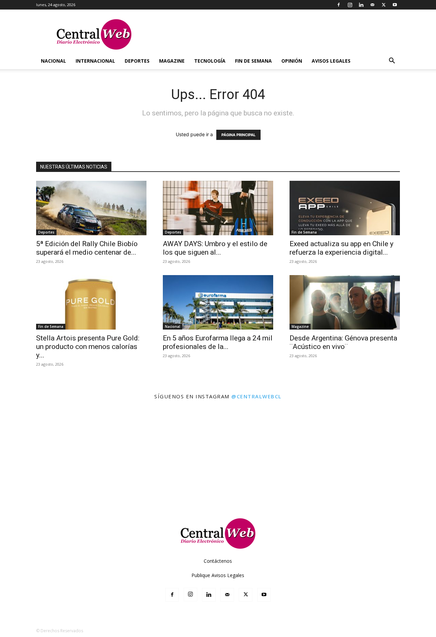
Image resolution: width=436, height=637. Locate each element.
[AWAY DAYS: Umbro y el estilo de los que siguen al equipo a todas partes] (218, 208)
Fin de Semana (253, 61)
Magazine (172, 61)
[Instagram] (350, 5)
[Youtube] (395, 5)
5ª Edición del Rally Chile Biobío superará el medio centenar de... (87, 248)
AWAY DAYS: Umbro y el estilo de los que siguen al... (215, 248)
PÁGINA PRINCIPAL (238, 134)
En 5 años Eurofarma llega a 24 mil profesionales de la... (217, 342)
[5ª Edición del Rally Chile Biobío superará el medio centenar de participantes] (91, 208)
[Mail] (372, 5)
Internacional (95, 61)
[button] (392, 61)
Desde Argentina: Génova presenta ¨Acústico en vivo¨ (343, 342)
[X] (383, 5)
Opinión (291, 61)
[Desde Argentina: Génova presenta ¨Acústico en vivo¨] (345, 302)
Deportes (137, 61)
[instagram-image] (26, 431)
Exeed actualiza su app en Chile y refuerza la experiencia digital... (341, 248)
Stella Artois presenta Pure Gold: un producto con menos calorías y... (87, 346)
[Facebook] (338, 5)
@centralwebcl (256, 396)
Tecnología (209, 61)
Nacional (53, 61)
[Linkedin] (361, 5)
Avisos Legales (331, 61)
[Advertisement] (218, 487)
